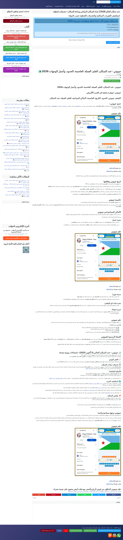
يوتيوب (65, 530)
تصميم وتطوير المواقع (16, 21)
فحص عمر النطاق (90, 6)
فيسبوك (113, 494)
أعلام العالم (107, 392)
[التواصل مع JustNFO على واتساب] (119, 535)
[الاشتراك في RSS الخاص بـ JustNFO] (110, 535)
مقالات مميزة (116, 6)
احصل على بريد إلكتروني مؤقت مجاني (16, 238)
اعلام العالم (112, 168)
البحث (93, 1)
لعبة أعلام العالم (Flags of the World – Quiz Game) (16, 48)
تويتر (99, 494)
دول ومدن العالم (107, 6)
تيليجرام (69, 494)
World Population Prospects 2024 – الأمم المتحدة (105, 34)
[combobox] (103, 2)
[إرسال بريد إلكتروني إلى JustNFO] (114, 535)
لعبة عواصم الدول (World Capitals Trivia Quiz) (16, 58)
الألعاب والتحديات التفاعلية (73, 6)
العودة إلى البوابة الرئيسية (76, 530)
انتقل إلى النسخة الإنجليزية (90, 530)
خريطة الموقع (49, 6)
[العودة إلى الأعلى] (2, 537)
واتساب (84, 494)
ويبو (39, 494)
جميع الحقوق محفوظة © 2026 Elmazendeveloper (109, 530)
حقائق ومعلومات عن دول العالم (56, 378)
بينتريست (53, 494)
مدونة (98, 6)
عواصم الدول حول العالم (89, 390)
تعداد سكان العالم (89, 368)
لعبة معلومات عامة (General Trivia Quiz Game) (16, 69)
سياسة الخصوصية (59, 6)
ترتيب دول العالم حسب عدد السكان (96, 383)
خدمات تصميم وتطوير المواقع (48, 530)
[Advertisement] (81, 59)
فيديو (83, 6)
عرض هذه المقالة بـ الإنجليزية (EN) (112, 80)
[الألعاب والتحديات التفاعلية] (66, 6)
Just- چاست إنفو (115, 1)
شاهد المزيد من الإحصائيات (113, 42)
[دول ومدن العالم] (103, 6)
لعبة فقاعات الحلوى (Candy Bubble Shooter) (16, 37)
